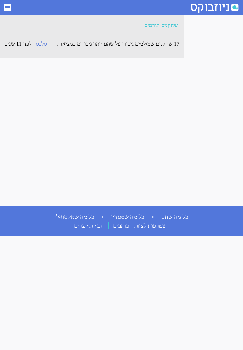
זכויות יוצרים (88, 225)
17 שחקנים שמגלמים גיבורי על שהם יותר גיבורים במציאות (118, 44)
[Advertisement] (210, 107)
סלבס (41, 44)
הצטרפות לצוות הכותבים (141, 225)
